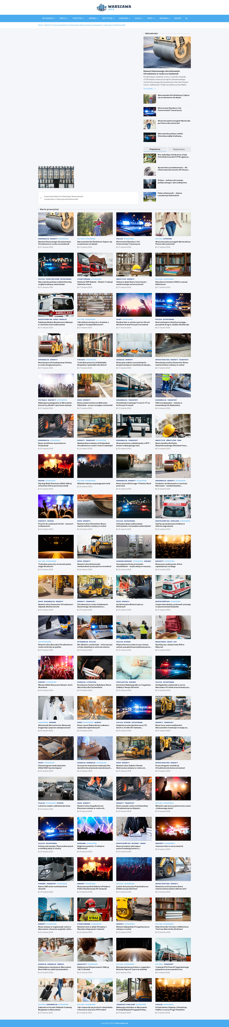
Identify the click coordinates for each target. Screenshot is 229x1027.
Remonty (53, 239)
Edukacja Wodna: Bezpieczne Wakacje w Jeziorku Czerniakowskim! (55, 323)
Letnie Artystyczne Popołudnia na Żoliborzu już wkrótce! (132, 887)
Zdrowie (92, 18)
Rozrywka (123, 18)
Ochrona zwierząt (124, 561)
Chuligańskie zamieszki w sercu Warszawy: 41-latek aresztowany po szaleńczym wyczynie (172, 687)
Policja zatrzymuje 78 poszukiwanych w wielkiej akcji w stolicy (55, 847)
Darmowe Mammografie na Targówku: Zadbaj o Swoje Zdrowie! (133, 686)
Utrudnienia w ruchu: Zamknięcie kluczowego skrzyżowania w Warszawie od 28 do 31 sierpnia (92, 606)
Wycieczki (168, 239)
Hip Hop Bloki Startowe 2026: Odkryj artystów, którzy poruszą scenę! (55, 484)
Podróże (41, 884)
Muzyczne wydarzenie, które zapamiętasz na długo (168, 565)
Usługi (138, 18)
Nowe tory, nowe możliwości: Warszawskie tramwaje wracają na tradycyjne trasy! (171, 727)
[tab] (154, 149)
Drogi (79, 400)
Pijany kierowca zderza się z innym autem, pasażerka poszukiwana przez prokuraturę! (133, 647)
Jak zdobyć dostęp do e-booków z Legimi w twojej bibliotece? (93, 323)
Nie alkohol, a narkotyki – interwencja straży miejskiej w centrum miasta (94, 646)
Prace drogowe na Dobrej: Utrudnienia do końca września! (170, 767)
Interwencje (82, 642)
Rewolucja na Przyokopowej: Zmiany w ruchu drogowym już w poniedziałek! (55, 365)
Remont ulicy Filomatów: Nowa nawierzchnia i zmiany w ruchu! (91, 525)
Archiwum (163, 18)
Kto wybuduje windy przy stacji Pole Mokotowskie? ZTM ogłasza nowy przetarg (173, 157)
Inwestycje (121, 279)
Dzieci (55, 319)
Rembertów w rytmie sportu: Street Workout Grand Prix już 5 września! (133, 323)
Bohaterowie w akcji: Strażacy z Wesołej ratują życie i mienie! (92, 928)
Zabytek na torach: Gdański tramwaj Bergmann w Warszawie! (55, 1008)
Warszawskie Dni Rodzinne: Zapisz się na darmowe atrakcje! (174, 96)
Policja (119, 239)
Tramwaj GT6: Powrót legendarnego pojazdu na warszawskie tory (172, 968)
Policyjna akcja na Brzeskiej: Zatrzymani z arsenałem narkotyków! (133, 525)
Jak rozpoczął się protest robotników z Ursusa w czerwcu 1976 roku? (95, 1008)
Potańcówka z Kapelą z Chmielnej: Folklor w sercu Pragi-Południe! (171, 1008)
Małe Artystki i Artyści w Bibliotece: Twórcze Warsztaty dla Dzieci (172, 928)
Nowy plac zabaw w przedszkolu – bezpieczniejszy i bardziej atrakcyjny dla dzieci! (133, 365)
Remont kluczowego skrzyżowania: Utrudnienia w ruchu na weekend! (54, 243)
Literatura (91, 682)
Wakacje (63, 319)
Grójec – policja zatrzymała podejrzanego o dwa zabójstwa (172, 181)
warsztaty (82, 964)
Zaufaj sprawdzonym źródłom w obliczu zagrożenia (170, 525)
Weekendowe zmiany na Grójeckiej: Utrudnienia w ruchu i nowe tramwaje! (95, 444)
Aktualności (47, 18)
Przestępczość (52, 279)
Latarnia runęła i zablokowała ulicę (54, 806)
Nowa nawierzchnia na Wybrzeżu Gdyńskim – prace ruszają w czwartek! (95, 404)
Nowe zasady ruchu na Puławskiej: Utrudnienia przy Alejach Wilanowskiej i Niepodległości (132, 808)
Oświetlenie (171, 440)
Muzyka (41, 481)
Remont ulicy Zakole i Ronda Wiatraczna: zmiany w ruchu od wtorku (130, 768)
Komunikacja (43, 239)
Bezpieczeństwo (45, 319)
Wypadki (127, 642)
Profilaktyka (122, 682)
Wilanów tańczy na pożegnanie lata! (93, 483)
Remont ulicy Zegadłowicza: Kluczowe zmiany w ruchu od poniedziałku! (90, 808)
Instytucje (107, 18)
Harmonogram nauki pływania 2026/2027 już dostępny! (52, 767)
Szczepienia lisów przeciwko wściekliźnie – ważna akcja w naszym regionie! (133, 566)
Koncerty (52, 400)
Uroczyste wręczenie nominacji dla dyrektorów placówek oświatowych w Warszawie (94, 768)
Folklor (158, 1004)
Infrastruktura (162, 360)
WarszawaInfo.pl (121, 1023)
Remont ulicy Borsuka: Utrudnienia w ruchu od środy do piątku (55, 646)
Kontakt (178, 18)
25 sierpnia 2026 (85, 610)
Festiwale (42, 400)
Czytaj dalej (148, 89)
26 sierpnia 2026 (163, 408)
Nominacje (90, 763)
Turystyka (77, 18)
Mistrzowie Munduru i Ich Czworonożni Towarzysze (170, 109)
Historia (159, 964)
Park (179, 440)
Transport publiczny (125, 1004)
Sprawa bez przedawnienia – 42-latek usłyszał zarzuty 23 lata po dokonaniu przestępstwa (173, 169)
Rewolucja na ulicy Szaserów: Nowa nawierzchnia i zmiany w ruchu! (171, 364)
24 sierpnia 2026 (163, 771)
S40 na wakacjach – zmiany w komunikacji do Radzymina (168, 404)
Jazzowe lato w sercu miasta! (169, 846)
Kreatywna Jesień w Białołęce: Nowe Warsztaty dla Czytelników (94, 686)
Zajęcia (97, 722)
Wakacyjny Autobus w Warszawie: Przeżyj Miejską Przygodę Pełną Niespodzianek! (131, 1009)
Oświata (60, 964)
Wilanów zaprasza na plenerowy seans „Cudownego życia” (173, 807)
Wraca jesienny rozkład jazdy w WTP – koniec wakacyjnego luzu (133, 444)
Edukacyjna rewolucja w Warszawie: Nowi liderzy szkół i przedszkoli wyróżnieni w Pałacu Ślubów (54, 969)
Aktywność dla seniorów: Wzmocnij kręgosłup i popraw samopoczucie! (54, 726)
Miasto (63, 18)
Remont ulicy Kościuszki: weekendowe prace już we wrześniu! (94, 565)
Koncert (41, 682)
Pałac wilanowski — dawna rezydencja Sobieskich (170, 194)
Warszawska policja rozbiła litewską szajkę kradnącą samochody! (170, 136)
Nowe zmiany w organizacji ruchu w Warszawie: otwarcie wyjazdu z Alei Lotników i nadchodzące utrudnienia (55, 929)
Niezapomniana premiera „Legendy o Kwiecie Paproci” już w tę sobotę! (133, 968)
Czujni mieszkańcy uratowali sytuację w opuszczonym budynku (173, 605)
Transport (184, 360)
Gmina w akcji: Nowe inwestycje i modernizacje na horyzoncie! (131, 283)
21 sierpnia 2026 (163, 973)
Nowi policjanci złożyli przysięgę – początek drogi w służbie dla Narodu (172, 323)
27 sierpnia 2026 (46, 247)
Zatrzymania (65, 279)
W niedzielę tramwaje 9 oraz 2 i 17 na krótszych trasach (133, 404)
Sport (150, 18)
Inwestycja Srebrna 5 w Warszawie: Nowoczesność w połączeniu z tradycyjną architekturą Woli (63, 198)
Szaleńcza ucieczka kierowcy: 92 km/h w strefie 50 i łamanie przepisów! (131, 727)
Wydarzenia (63, 239)
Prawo (143, 843)
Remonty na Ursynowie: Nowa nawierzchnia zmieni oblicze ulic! (170, 887)
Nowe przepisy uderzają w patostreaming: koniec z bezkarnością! (128, 848)
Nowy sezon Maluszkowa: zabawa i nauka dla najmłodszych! (93, 726)
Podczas (81, 360)
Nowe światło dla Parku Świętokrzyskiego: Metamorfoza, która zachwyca (170, 445)
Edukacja (120, 360)
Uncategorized (44, 642)
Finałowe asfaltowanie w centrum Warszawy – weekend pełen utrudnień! (171, 485)
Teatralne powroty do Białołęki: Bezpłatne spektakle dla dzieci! (92, 364)
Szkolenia (175, 521)
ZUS (175, 642)
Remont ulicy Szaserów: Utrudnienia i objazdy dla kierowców (55, 605)
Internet (135, 843)
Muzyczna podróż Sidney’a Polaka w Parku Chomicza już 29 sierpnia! (93, 887)
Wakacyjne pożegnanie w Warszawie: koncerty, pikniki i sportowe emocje (55, 404)
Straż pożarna (83, 279)
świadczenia (160, 642)
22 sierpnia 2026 (163, 892)
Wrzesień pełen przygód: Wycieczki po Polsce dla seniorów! (174, 122)
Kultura (80, 239)
